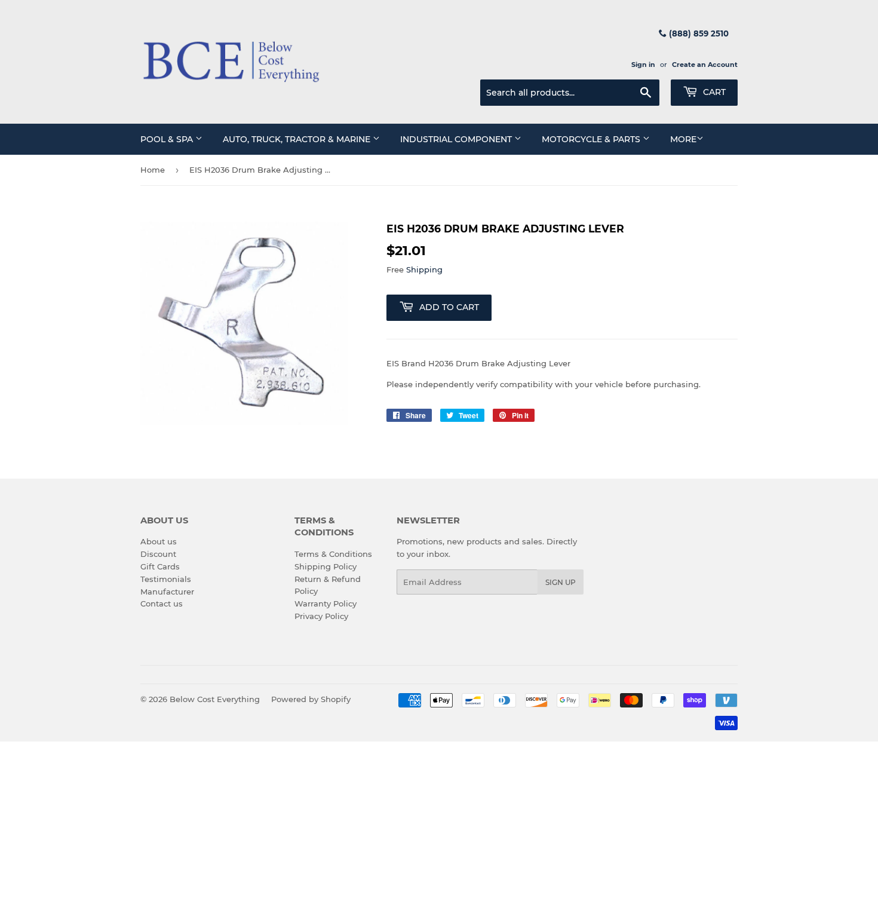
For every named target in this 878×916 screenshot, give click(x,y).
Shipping (424, 269)
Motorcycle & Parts (592, 139)
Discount (158, 554)
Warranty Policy (325, 603)
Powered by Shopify (311, 699)
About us (158, 541)
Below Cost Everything (215, 699)
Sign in (643, 64)
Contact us (161, 603)
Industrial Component (457, 139)
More (683, 139)
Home (152, 169)
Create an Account (705, 64)
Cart (713, 92)
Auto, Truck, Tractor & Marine (298, 139)
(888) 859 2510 (698, 33)
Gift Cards (160, 566)
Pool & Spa (167, 139)
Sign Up (560, 582)
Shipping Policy (325, 566)
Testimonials (165, 579)
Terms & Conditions (333, 554)
